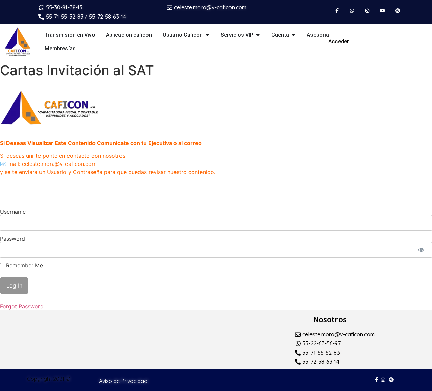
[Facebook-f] (337, 11)
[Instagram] (367, 11)
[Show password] (421, 250)
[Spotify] (397, 11)
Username (13, 211)
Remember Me (23, 265)
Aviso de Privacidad (123, 381)
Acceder (338, 41)
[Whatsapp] (352, 11)
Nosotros (330, 319)
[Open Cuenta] (293, 35)
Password (12, 238)
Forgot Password (22, 306)
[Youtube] (382, 11)
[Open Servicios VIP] (258, 35)
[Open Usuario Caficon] (207, 35)
